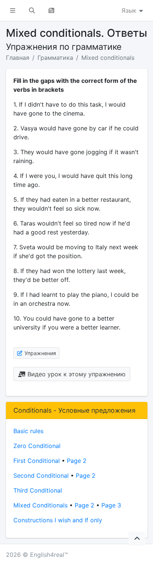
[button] (12, 10)
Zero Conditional (37, 445)
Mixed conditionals (107, 57)
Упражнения (39, 353)
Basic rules (28, 431)
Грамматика (55, 57)
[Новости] (51, 10)
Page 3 (111, 505)
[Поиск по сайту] (32, 10)
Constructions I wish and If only (57, 520)
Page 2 (77, 460)
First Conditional (36, 460)
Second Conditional (41, 475)
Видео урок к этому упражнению (76, 374)
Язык (129, 10)
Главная (17, 57)
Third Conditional (37, 490)
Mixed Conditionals (40, 505)
